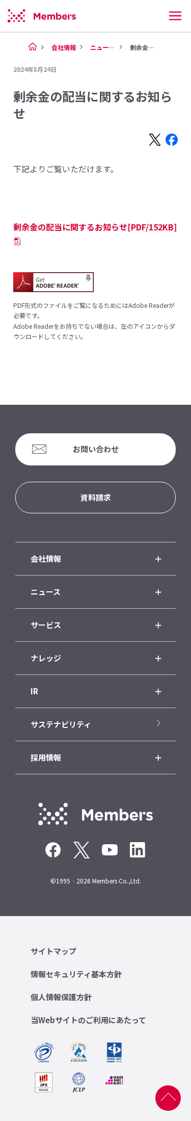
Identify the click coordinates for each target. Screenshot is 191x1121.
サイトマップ (53, 951)
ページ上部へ (168, 1098)
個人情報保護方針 (61, 997)
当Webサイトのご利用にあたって (88, 1019)
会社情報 (63, 47)
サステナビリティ (61, 724)
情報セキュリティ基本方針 (76, 974)
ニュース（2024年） (118, 47)
